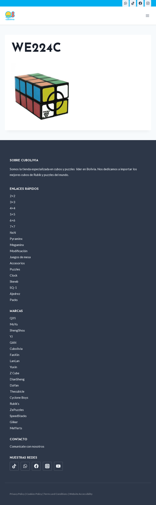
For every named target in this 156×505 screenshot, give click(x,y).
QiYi (13, 318)
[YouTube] (58, 466)
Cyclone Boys (19, 397)
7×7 (12, 226)
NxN (13, 232)
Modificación (18, 251)
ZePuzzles (17, 410)
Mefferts (16, 428)
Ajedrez (15, 293)
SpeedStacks (18, 416)
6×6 (12, 220)
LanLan (15, 361)
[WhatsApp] (125, 3)
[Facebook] (140, 3)
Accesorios (17, 263)
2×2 (12, 196)
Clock (13, 275)
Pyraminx (16, 238)
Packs (14, 300)
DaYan (14, 385)
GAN (13, 342)
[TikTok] (133, 3)
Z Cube (14, 373)
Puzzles (15, 269)
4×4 (12, 208)
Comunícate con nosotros (27, 446)
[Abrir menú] (147, 15)
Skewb (14, 281)
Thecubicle (17, 391)
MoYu (14, 324)
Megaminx (17, 245)
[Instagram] (148, 3)
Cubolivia (16, 348)
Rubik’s (14, 403)
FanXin (14, 355)
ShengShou (17, 330)
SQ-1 (13, 287)
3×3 (12, 202)
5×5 (12, 214)
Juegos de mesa (20, 257)
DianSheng (17, 379)
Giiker (14, 422)
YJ (11, 336)
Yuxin (13, 367)
